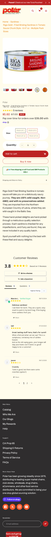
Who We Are (9, 414)
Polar (5, 102)
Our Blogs (8, 419)
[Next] (45, 2)
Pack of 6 (32, 130)
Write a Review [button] (26, 273)
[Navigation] (46, 10)
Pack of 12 (21, 136)
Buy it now (25, 161)
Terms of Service (11, 457)
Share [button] (17, 318)
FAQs (6, 462)
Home (5, 22)
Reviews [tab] (9, 286)
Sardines (14, 22)
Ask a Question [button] (27, 279)
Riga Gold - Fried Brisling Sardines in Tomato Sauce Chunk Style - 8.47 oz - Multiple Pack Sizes (24, 28)
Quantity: (11, 145)
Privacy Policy (10, 452)
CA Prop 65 (9, 443)
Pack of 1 (20, 130)
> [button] (31, 383)
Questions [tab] (23, 286)
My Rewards (9, 424)
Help (5, 428)
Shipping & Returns (13, 448)
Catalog (7, 409)
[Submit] (45, 524)
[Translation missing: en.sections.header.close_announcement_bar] (49, 2)
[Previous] (5, 2)
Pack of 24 (33, 136)
